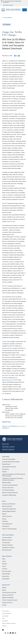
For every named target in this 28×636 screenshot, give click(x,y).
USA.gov (4, 625)
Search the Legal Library (8, 449)
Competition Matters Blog (9, 495)
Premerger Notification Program (11, 461)
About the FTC (6, 584)
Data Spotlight (6, 573)
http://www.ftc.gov (7, 348)
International (5, 526)
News (3, 558)
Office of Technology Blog (9, 528)
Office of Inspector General (9, 600)
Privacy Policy (5, 611)
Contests (4, 568)
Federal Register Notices (9, 511)
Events (4, 561)
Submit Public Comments (8, 446)
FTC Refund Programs (8, 490)
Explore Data (5, 576)
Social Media (5, 578)
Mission (4, 587)
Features (4, 563)
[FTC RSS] (15, 633)
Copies (4, 341)
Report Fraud (5, 444)
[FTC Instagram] (5, 633)
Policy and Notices (6, 613)
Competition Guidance (8, 547)
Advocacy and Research (8, 503)
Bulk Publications (7, 550)
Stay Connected (6, 571)
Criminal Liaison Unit (7, 487)
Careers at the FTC (7, 602)
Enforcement (5, 456)
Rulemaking (5, 469)
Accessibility (5, 616)
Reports (4, 513)
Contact (4, 605)
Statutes (4, 471)
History (4, 590)
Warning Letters (6, 482)
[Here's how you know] (14, 3)
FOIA (3, 618)
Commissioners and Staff (9, 592)
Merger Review (6, 464)
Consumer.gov (6, 542)
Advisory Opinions (7, 506)
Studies (4, 518)
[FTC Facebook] (3, 630)
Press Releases (8, 17)
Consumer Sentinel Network (10, 485)
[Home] (11, 11)
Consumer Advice (7, 537)
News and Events (7, 556)
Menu (24, 9)
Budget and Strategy (7, 597)
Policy (3, 501)
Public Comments (7, 516)
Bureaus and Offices (7, 595)
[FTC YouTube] (13, 633)
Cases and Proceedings (8, 459)
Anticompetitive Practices (9, 466)
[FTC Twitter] (8, 633)
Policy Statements (7, 523)
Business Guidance (7, 545)
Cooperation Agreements (9, 508)
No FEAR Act (5, 621)
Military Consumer (7, 540)
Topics (4, 566)
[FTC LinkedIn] (10, 633)
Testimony (5, 521)
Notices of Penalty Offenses (10, 492)
